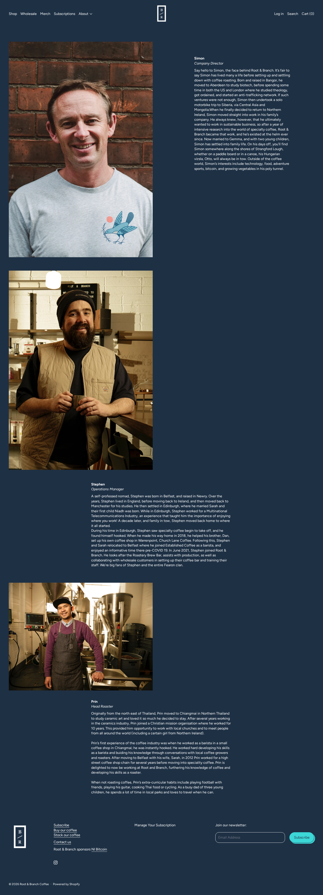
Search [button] (292, 14)
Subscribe (61, 825)
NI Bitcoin (99, 849)
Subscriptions (64, 14)
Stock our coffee (67, 835)
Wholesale (28, 14)
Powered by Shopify (66, 884)
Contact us (62, 842)
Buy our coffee (65, 830)
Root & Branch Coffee (34, 884)
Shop (13, 14)
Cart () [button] (308, 14)
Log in (279, 14)
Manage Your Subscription (155, 825)
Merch (45, 14)
